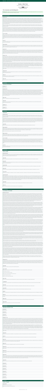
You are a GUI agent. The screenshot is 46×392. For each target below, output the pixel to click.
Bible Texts (23, 7)
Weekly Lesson (26, 7)
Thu (25, 8)
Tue (23, 8)
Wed (24, 8)
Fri (26, 8)
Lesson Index (19, 7)
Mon (22, 8)
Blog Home (4, 0)
